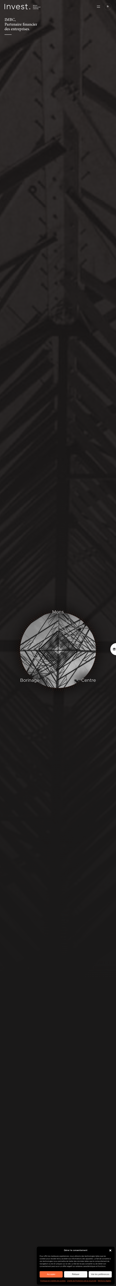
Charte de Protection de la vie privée (81, 1281)
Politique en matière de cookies (53, 1281)
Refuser (75, 1274)
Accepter (51, 1274)
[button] (110, 1250)
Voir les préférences (100, 1274)
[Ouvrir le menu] (98, 6)
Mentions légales (104, 1281)
